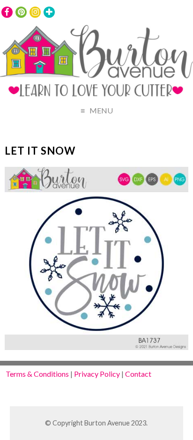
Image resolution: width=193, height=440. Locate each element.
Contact (138, 373)
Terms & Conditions (37, 373)
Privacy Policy (97, 373)
